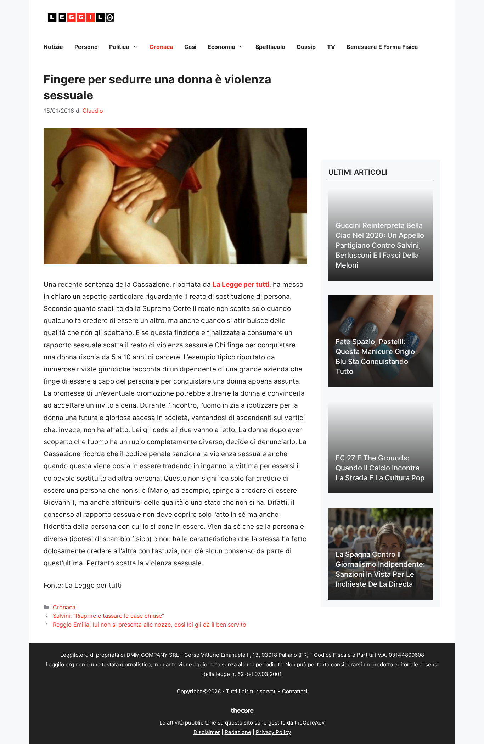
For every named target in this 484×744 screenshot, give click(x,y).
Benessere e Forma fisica (382, 46)
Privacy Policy (273, 732)
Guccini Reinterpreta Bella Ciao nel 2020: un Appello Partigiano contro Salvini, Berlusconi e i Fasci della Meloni (380, 245)
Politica (119, 46)
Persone (86, 46)
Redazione (238, 732)
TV (331, 46)
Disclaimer (206, 732)
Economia (221, 46)
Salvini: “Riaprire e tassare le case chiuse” (108, 615)
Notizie (53, 46)
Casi (190, 46)
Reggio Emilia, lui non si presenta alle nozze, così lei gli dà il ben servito (149, 624)
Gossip (306, 46)
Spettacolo (270, 46)
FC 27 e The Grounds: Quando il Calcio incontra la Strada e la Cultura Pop (380, 468)
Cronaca (161, 46)
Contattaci (295, 691)
